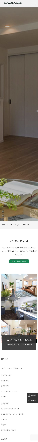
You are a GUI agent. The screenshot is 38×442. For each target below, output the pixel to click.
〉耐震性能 (5, 386)
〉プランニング (6, 375)
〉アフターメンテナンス (9, 391)
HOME (4, 359)
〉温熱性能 (5, 381)
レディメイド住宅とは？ (11, 368)
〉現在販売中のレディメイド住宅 (12, 414)
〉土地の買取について (8, 430)
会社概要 (4, 439)
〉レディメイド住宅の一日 (10, 409)
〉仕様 (3, 397)
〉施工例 (4, 419)
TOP (3, 224)
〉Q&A (3, 425)
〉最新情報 (5, 403)
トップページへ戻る (19, 261)
